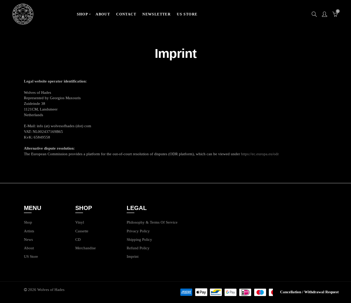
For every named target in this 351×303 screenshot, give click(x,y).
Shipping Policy (139, 239)
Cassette (81, 231)
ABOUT (103, 14)
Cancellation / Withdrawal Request (309, 292)
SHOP (82, 14)
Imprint (132, 256)
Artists (29, 231)
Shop (28, 222)
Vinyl (79, 222)
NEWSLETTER (156, 14)
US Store (31, 256)
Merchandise (85, 248)
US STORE (187, 14)
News (28, 239)
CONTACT (126, 14)
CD (78, 239)
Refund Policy (138, 248)
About (29, 248)
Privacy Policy (138, 231)
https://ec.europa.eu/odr (260, 154)
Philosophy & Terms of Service (152, 222)
